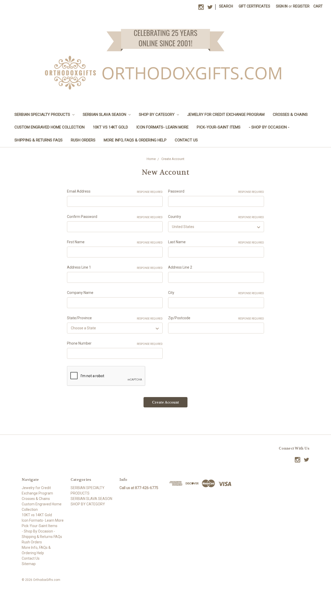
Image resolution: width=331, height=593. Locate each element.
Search (226, 6)
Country (216, 217)
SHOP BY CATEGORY (157, 114)
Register (301, 6)
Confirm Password (115, 217)
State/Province (115, 318)
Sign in (282, 6)
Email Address (115, 191)
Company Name (80, 293)
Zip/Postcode (216, 318)
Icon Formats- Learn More (162, 127)
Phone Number (115, 343)
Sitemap (29, 564)
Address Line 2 (180, 267)
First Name (115, 242)
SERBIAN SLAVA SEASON (105, 114)
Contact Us (186, 140)
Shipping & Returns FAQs (38, 140)
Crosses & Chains (290, 114)
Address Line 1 (115, 267)
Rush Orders (83, 140)
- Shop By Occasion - (269, 127)
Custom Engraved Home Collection (49, 127)
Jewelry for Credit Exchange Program (226, 114)
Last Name (216, 242)
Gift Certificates (254, 6)
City (216, 293)
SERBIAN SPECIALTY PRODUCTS (42, 114)
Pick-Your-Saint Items (218, 127)
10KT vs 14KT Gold (110, 127)
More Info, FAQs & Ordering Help (135, 140)
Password (216, 191)
